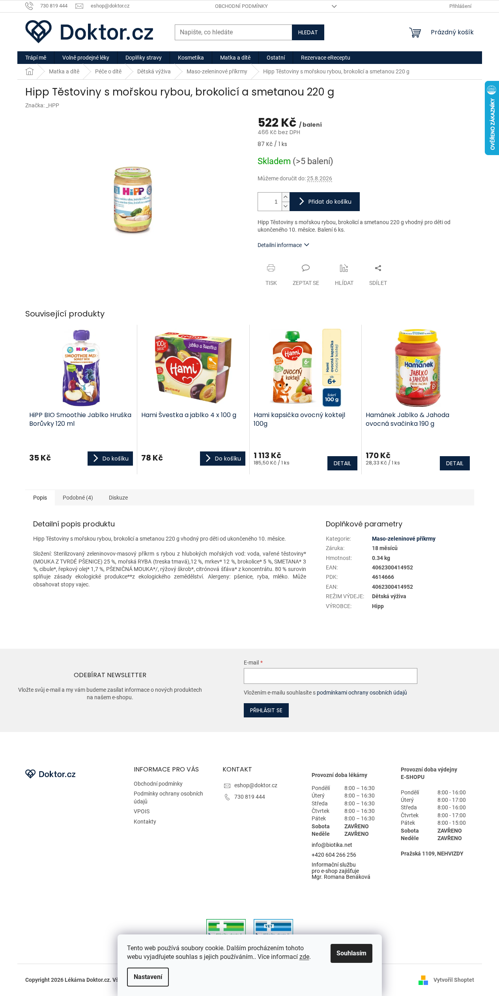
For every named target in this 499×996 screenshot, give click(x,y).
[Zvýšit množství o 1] (286, 197)
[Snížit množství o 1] (286, 206)
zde (304, 956)
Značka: (42, 105)
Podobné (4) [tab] (78, 497)
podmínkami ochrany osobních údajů (362, 692)
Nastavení (148, 977)
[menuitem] (35, 57)
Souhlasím (351, 953)
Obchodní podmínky (241, 6)
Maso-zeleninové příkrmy (403, 538)
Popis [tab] (40, 497)
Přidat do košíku (329, 202)
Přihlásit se (266, 710)
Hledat (308, 32)
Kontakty (145, 821)
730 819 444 (249, 797)
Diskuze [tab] (118, 497)
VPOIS (142, 811)
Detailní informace (280, 245)
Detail (342, 463)
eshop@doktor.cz (255, 785)
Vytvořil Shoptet (454, 980)
